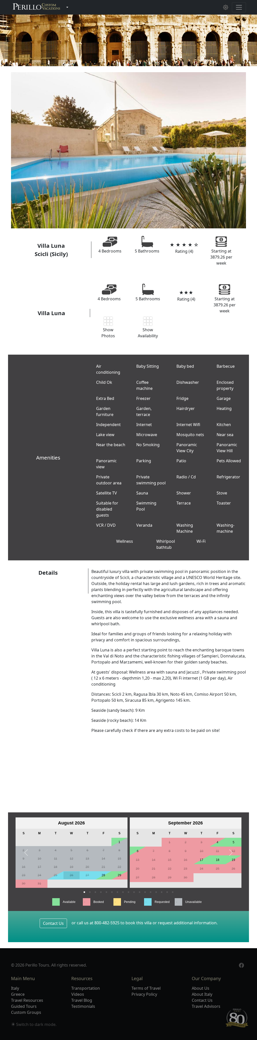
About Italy (202, 994)
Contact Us (53, 923)
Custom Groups (26, 1012)
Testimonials (83, 1006)
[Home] (36, 7)
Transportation (85, 988)
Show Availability (148, 333)
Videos (77, 994)
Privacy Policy (144, 994)
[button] (26, 852)
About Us (200, 988)
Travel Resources (27, 1000)
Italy (15, 988)
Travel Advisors (206, 1006)
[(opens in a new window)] (241, 965)
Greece (18, 994)
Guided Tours (24, 1006)
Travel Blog (81, 1000)
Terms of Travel (146, 988)
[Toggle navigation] (239, 7)
